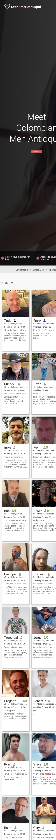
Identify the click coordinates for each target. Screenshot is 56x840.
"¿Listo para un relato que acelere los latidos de (16, 584)
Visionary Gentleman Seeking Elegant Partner (16, 394)
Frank (37, 321)
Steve (37, 764)
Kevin (37, 447)
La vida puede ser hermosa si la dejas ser (16, 710)
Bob (7, 511)
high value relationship (13, 457)
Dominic (39, 574)
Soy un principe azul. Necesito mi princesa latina (16, 520)
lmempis (10, 574)
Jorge (37, 637)
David (37, 384)
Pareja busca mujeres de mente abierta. (14, 778)
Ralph (8, 828)
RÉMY (37, 511)
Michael (10, 384)
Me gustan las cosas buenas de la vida (16, 330)
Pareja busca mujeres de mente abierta (16, 774)
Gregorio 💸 (12, 701)
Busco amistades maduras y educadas (16, 647)
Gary (36, 828)
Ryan (7, 764)
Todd (8, 321)
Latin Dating (22, 270)
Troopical (11, 637)
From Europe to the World (14, 837)
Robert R (39, 701)
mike (7, 447)
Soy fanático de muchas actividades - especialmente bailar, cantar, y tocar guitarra (16, 716)
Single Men (38, 270)
